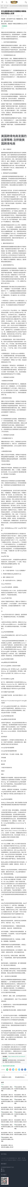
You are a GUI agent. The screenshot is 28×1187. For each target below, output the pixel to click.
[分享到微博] (10, 1070)
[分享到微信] (7, 1070)
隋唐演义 (15, 1160)
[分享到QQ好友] (13, 1070)
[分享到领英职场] (25, 1070)
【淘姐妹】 (4, 26)
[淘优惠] (14, 3)
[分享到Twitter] (19, 1070)
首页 (2, 6)
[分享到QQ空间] (16, 1070)
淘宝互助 (10, 1160)
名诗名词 (19, 1160)
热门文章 (6, 6)
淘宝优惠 (24, 1160)
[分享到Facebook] (22, 1070)
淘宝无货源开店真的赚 (8, 1066)
